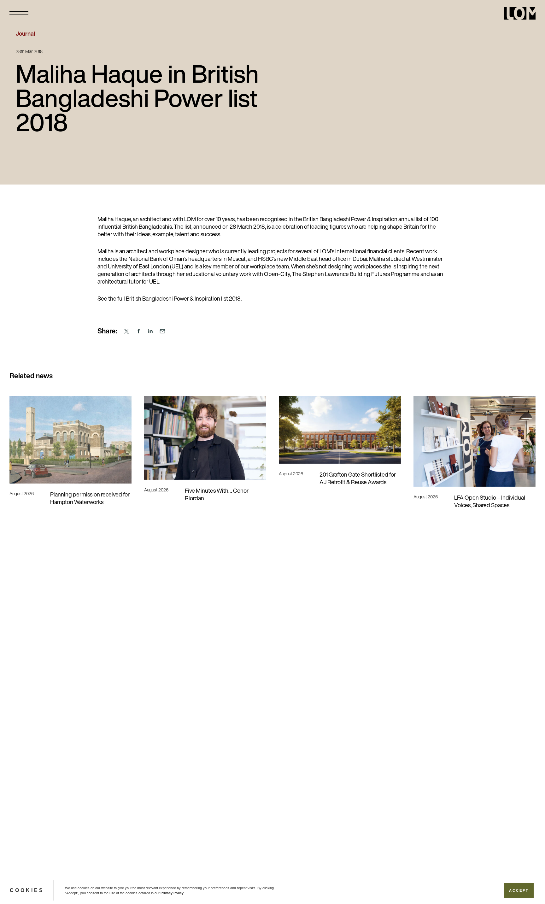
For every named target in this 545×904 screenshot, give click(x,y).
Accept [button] (519, 890)
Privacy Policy (172, 893)
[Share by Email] (162, 331)
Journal (25, 34)
